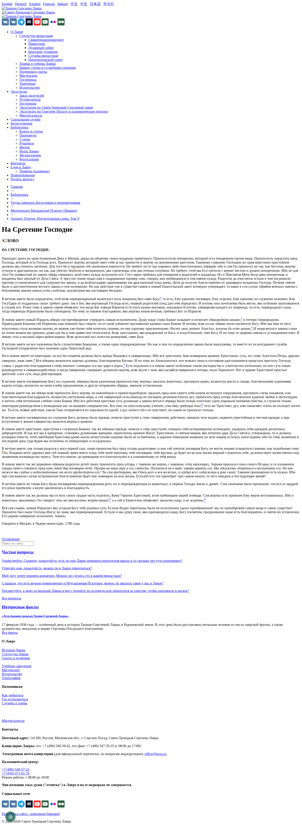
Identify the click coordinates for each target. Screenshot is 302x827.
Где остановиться (15, 699)
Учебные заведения (16, 666)
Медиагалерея (30, 155)
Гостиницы (27, 79)
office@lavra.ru (155, 754)
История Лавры (13, 650)
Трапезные (27, 83)
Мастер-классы (30, 115)
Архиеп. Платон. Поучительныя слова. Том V (45, 218)
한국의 (108, 4)
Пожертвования (23, 175)
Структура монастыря (36, 36)
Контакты (18, 163)
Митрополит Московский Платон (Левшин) (44, 210)
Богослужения (21, 123)
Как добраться (12, 695)
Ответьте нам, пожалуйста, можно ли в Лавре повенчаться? (47, 568)
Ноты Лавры (29, 151)
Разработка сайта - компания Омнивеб (31, 814)
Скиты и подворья (16, 658)
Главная (17, 187)
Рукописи (26, 143)
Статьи (24, 139)
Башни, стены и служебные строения (47, 67)
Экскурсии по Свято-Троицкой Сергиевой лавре (56, 107)
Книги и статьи (31, 131)
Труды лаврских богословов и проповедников (45, 202)
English (7, 4)
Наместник (36, 44)
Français (49, 4)
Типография (11, 678)
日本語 (95, 4)
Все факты (10, 632)
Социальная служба (25, 119)
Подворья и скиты (33, 71)
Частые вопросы (18, 552)
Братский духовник (43, 52)
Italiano (62, 4)
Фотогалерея (29, 159)
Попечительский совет (45, 60)
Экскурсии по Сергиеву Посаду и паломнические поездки (63, 111)
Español (34, 4)
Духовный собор (41, 48)
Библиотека (19, 127)
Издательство (29, 87)
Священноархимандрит (46, 40)
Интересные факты (20, 607)
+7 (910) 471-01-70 (15, 773)
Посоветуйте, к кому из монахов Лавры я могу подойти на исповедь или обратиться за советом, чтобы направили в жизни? (95, 591)
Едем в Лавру (21, 167)
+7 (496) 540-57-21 (15, 769)
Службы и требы (14, 703)
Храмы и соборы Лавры (37, 64)
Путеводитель (30, 99)
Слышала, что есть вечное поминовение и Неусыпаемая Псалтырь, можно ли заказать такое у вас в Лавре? (82, 583)
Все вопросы (11, 598)
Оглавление (11, 539)
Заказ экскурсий (31, 95)
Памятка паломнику (34, 171)
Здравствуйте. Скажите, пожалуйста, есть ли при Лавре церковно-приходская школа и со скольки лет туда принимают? (92, 561)
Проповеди (27, 135)
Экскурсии (19, 91)
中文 (74, 4)
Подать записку (22, 179)
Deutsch (21, 4)
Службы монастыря (43, 56)
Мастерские (28, 75)
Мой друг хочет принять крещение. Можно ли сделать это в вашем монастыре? (62, 576)
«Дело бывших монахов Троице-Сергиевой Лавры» (35, 616)
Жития (24, 147)
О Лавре (17, 32)
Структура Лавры (15, 654)
